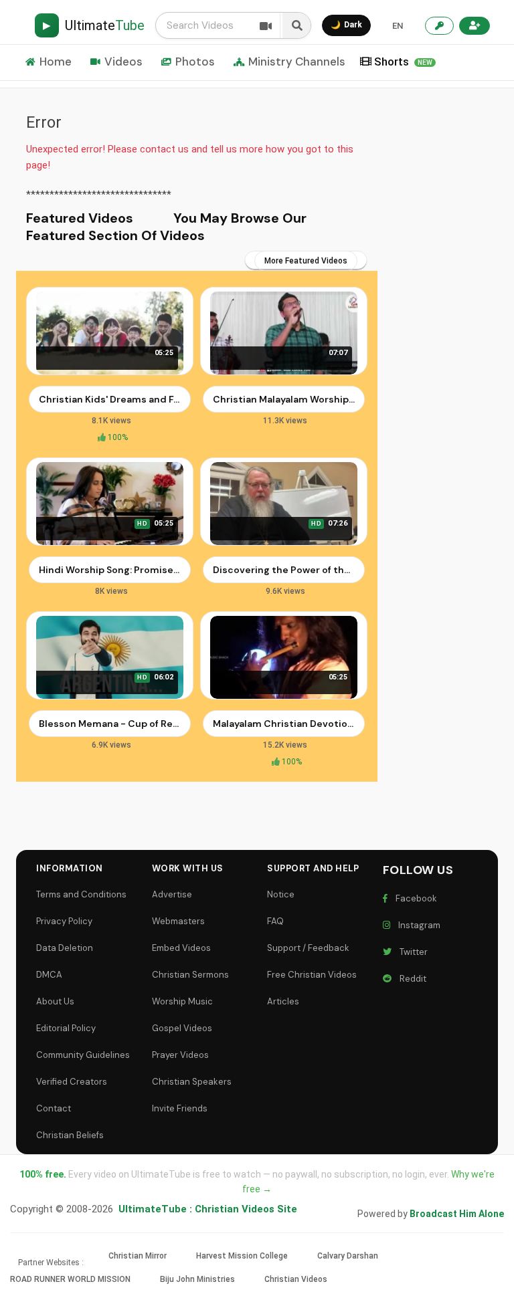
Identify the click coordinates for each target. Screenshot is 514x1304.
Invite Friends (179, 1108)
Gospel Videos (182, 1028)
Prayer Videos (180, 1055)
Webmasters (178, 921)
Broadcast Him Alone (457, 1213)
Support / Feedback (308, 948)
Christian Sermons (190, 974)
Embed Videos (181, 948)
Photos (195, 61)
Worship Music (182, 1001)
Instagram (417, 925)
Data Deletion (64, 948)
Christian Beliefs (70, 1135)
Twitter (412, 952)
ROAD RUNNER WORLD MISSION (70, 1279)
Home (55, 61)
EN (397, 26)
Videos (123, 61)
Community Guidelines (83, 1055)
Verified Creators (71, 1081)
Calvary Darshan (347, 1256)
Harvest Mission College (242, 1256)
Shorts (403, 61)
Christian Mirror (137, 1256)
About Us (55, 1001)
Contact (53, 1108)
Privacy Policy (64, 921)
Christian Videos (295, 1279)
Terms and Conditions (81, 894)
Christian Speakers (192, 1081)
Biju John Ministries (197, 1279)
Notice (280, 894)
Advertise (172, 894)
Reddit (411, 978)
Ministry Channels (296, 61)
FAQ (275, 921)
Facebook (414, 898)
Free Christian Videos (312, 974)
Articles (283, 1001)
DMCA (49, 974)
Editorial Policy (66, 1028)
